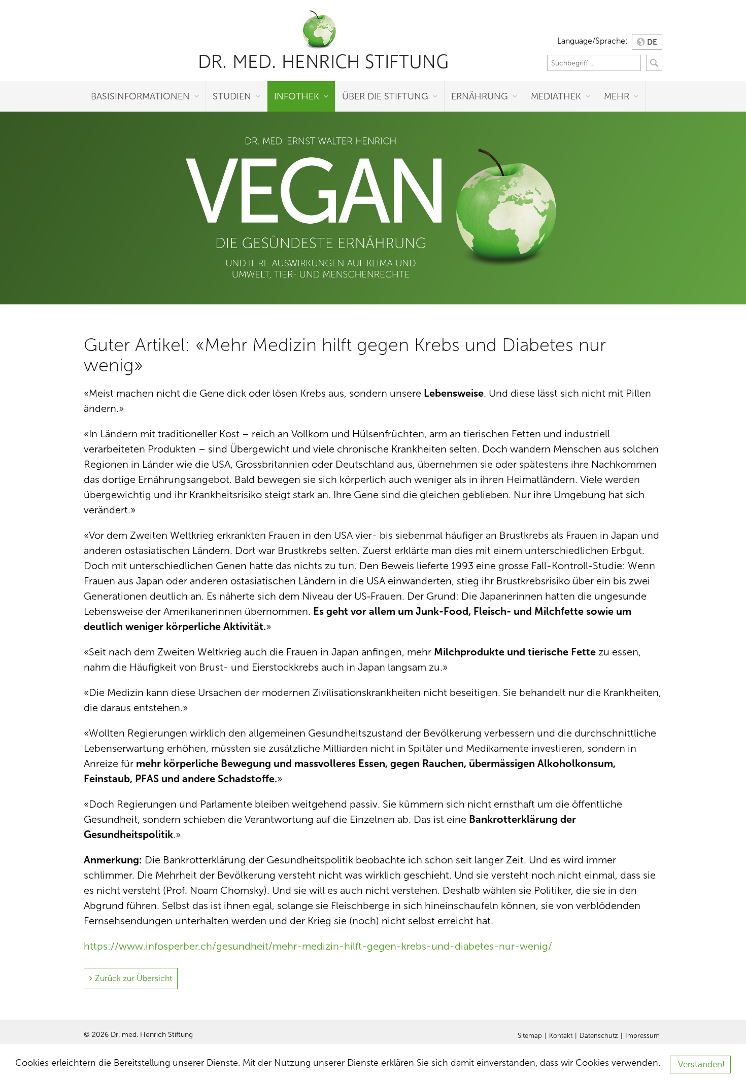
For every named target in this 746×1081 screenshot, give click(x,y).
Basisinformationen (140, 96)
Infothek (296, 96)
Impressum (642, 1035)
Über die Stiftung (385, 96)
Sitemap (530, 1035)
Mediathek (556, 96)
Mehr (616, 96)
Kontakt (560, 1035)
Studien (232, 96)
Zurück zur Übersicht (133, 978)
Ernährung (479, 96)
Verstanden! (701, 1064)
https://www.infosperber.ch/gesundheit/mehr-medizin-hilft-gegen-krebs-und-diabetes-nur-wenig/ (318, 946)
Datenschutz (599, 1035)
